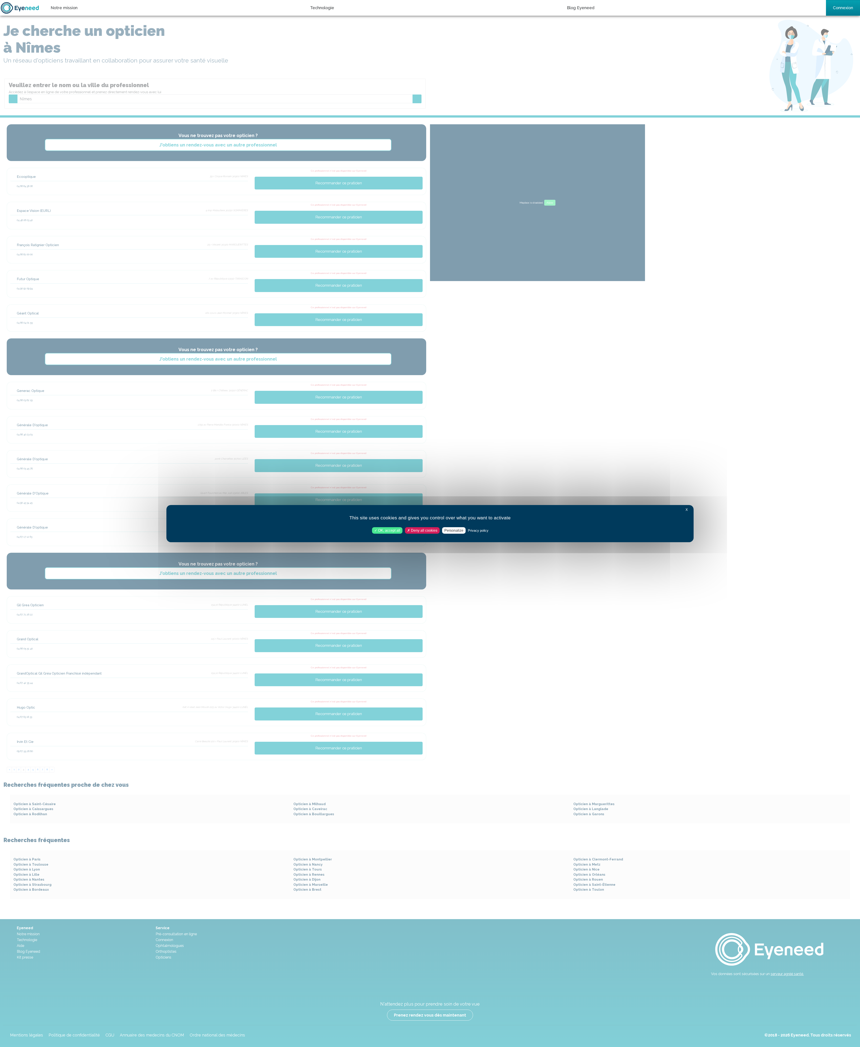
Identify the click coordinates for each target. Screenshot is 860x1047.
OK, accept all (388, 530)
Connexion (843, 7)
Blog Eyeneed (580, 7)
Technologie (322, 7)
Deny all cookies (423, 530)
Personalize (453, 530)
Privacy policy (478, 530)
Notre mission (64, 7)
